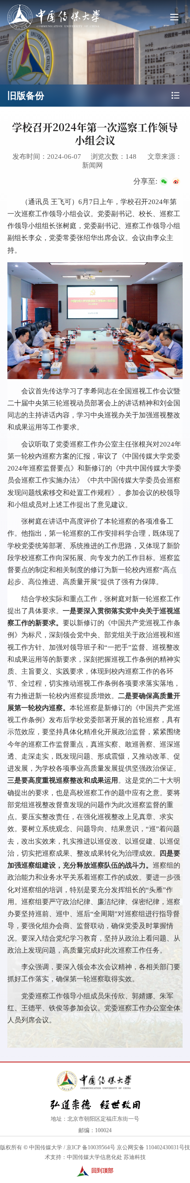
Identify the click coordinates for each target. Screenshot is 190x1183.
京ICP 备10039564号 (90, 1147)
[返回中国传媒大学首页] (53, 5)
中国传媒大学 (45, 1147)
